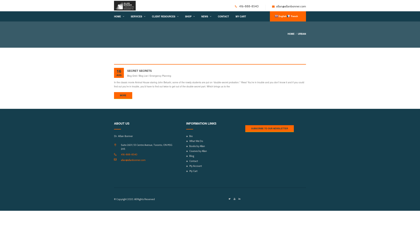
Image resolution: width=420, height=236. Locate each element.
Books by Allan (197, 146)
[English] (276, 16)
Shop (188, 16)
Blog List (143, 75)
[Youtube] (234, 198)
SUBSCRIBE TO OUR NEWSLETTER (269, 128)
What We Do (196, 141)
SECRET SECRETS (139, 70)
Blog (191, 156)
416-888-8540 (129, 154)
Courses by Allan (198, 151)
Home (117, 16)
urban (302, 33)
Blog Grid (132, 75)
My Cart (241, 16)
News (204, 16)
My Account (195, 166)
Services (136, 16)
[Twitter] (230, 198)
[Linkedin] (239, 198)
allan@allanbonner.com (133, 160)
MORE (123, 95)
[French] (288, 16)
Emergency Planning (160, 75)
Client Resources (163, 16)
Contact (223, 16)
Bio (191, 136)
